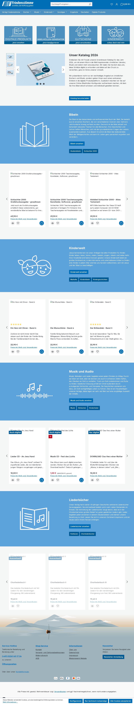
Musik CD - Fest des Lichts (62, 456)
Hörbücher (82, 408)
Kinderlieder (94, 408)
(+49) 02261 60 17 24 (12, 656)
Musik (72, 408)
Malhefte (73, 279)
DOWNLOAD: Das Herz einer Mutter (106, 456)
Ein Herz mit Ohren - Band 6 (23, 328)
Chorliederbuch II (58, 582)
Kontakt (39, 650)
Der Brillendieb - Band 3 (101, 328)
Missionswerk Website (78, 658)
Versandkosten (60, 692)
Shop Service (42, 646)
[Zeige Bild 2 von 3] (40, 84)
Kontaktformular (22, 672)
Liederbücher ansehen (79, 526)
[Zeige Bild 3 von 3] (44, 84)
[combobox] (69, 4)
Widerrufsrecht (42, 655)
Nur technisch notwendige (96, 701)
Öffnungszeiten (9, 664)
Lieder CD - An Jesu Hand (23, 456)
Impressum (73, 655)
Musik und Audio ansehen (81, 400)
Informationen (75, 646)
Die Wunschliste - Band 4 (62, 328)
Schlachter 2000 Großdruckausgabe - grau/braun (26, 201)
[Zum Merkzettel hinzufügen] (18, 223)
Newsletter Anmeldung (113, 657)
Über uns (73, 650)
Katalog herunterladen (79, 98)
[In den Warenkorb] (41, 223)
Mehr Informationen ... (10, 702)
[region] (35, 69)
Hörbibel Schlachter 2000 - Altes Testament (105, 201)
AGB (37, 658)
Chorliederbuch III (98, 582)
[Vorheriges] (17, 69)
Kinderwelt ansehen (78, 272)
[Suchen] (89, 4)
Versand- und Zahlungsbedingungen (50, 652)
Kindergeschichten (100, 279)
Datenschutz (74, 652)
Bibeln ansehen (76, 144)
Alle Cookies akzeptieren (120, 701)
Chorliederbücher (87, 534)
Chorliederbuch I (18, 582)
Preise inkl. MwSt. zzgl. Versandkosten (24, 219)
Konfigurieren (75, 701)
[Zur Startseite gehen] (18, 4)
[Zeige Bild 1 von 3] (37, 84)
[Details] (13, 223)
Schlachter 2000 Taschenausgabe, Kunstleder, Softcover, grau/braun (66, 201)
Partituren (74, 534)
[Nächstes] (63, 69)
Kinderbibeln (85, 279)
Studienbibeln (75, 151)
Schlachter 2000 (90, 151)
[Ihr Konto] (116, 4)
